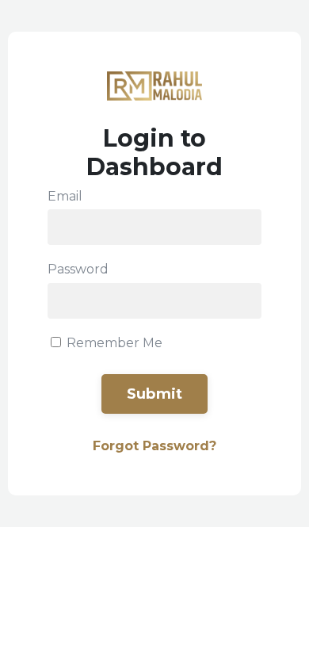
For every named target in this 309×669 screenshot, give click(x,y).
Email (65, 196)
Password (78, 269)
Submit (155, 394)
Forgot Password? (154, 445)
